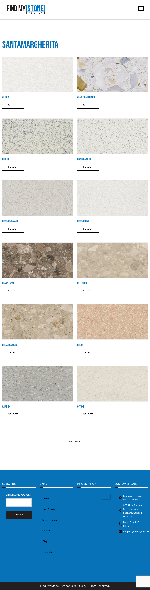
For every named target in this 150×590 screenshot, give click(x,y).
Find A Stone (49, 509)
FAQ (44, 541)
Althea (5, 97)
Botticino (82, 283)
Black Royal (8, 283)
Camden (6, 407)
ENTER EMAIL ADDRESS (18, 494)
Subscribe (18, 514)
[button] (141, 8)
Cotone (80, 407)
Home (45, 498)
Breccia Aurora (9, 345)
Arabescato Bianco (86, 97)
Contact (46, 530)
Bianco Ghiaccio (10, 221)
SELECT (13, 105)
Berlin (5, 159)
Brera (80, 345)
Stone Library (49, 520)
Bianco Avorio (84, 159)
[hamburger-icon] (106, 497)
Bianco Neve (83, 221)
